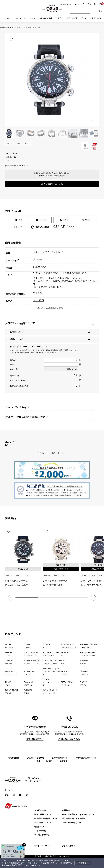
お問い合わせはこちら (69, 739)
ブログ (83, 18)
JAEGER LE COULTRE (52, 661)
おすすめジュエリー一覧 (86, 758)
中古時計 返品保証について (46, 818)
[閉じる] (24, 845)
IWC (63, 661)
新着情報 (63, 761)
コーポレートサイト (42, 846)
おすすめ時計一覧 (59, 758)
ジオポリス (30, 27)
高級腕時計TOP (5, 27)
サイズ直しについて (42, 822)
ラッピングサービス (42, 835)
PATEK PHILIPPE (69, 646)
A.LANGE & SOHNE (52, 653)
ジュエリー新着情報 (35, 758)
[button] (93, 597)
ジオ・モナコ (18, 27)
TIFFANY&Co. (67, 683)
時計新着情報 (13, 758)
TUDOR (51, 682)
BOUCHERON (11, 691)
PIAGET (83, 683)
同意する (82, 863)
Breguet (8, 653)
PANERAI (84, 661)
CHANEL (9, 661)
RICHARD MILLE (50, 691)
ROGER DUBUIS (31, 653)
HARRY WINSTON (32, 661)
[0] (100, 4)
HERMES (65, 672)
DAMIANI (28, 683)
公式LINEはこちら (34, 739)
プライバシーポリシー (31, 863)
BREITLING (11, 672)
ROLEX (9, 646)
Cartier (28, 646)
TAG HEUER (29, 672)
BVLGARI (28, 691)
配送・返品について (42, 814)
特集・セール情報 (44, 761)
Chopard (84, 672)
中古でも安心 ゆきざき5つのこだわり (78, 814)
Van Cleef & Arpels (51, 671)
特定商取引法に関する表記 (73, 818)
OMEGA (46, 646)
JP (75, 5)
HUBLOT (65, 653)
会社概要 (66, 810)
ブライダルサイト (69, 846)
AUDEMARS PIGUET (89, 646)
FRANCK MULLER (87, 653)
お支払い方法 (40, 810)
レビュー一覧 (40, 831)
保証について (40, 827)
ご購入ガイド (95, 18)
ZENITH (8, 683)
